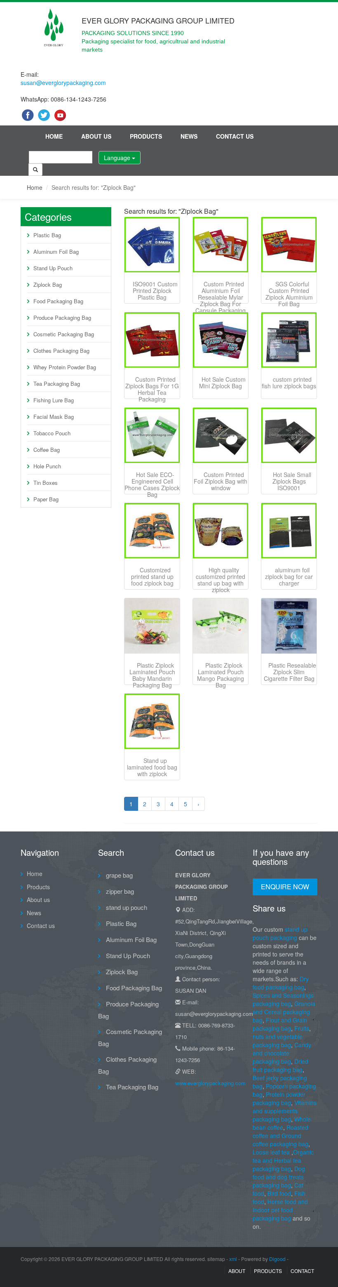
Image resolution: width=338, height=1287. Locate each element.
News (189, 136)
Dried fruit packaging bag (280, 1065)
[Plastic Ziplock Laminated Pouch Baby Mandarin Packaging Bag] (152, 626)
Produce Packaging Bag (62, 317)
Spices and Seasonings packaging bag (283, 999)
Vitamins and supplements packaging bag (285, 1110)
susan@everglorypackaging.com (63, 82)
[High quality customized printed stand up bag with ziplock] (220, 530)
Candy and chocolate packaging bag (282, 1053)
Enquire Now (285, 886)
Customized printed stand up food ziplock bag (152, 576)
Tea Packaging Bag (56, 383)
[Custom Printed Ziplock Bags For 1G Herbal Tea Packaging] (152, 340)
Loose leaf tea (271, 1152)
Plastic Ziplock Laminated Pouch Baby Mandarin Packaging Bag (152, 675)
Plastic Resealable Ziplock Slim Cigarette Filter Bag (290, 671)
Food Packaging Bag (58, 301)
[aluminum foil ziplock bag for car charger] (289, 530)
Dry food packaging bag (281, 983)
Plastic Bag (47, 235)
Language (118, 157)
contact (302, 1270)
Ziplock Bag (47, 284)
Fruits (301, 1028)
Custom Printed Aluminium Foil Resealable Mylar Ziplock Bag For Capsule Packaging (220, 297)
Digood (277, 1258)
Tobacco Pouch (51, 433)
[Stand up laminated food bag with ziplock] (152, 721)
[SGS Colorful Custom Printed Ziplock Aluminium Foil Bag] (289, 244)
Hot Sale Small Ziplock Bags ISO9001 (291, 481)
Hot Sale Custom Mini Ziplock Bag (222, 382)
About (236, 1270)
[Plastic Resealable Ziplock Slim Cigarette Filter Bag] (289, 626)
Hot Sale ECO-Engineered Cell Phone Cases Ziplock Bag (152, 484)
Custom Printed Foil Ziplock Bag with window (220, 481)
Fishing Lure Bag (53, 400)
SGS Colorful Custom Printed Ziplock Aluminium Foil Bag (289, 294)
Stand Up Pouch (53, 268)
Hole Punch (47, 466)
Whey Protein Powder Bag (64, 367)
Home (54, 136)
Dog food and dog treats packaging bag (279, 1176)
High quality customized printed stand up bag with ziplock (220, 580)
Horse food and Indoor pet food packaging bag (280, 1209)
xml (233, 1258)
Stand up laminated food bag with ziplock (152, 767)
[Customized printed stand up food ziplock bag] (152, 530)
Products (146, 136)
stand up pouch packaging (280, 933)
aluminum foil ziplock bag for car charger (289, 576)
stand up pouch (125, 907)
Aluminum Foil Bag (56, 251)
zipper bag (119, 891)
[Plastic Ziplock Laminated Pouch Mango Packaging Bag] (220, 626)
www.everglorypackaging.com (210, 1083)
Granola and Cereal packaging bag (284, 1011)
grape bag (118, 875)
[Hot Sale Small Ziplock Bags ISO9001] (289, 435)
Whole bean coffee (282, 1123)
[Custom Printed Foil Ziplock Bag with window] (220, 435)
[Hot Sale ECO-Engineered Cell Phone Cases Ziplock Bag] (152, 435)
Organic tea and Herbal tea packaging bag (283, 1160)
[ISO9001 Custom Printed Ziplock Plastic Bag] (152, 244)
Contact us (235, 136)
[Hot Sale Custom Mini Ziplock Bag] (220, 340)
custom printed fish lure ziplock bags (289, 382)
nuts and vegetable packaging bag (278, 1040)
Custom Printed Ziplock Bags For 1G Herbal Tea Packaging (152, 389)
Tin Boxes (45, 482)
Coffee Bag (46, 449)
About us (96, 136)
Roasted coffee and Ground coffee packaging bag (280, 1135)
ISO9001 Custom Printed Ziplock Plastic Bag (155, 290)
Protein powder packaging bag (279, 1098)
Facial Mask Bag (53, 416)
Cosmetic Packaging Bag (63, 334)
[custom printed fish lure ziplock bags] (289, 340)
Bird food (279, 1193)
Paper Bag (46, 499)
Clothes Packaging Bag (61, 350)
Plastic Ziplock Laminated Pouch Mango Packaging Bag (220, 675)
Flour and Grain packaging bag (280, 1024)
